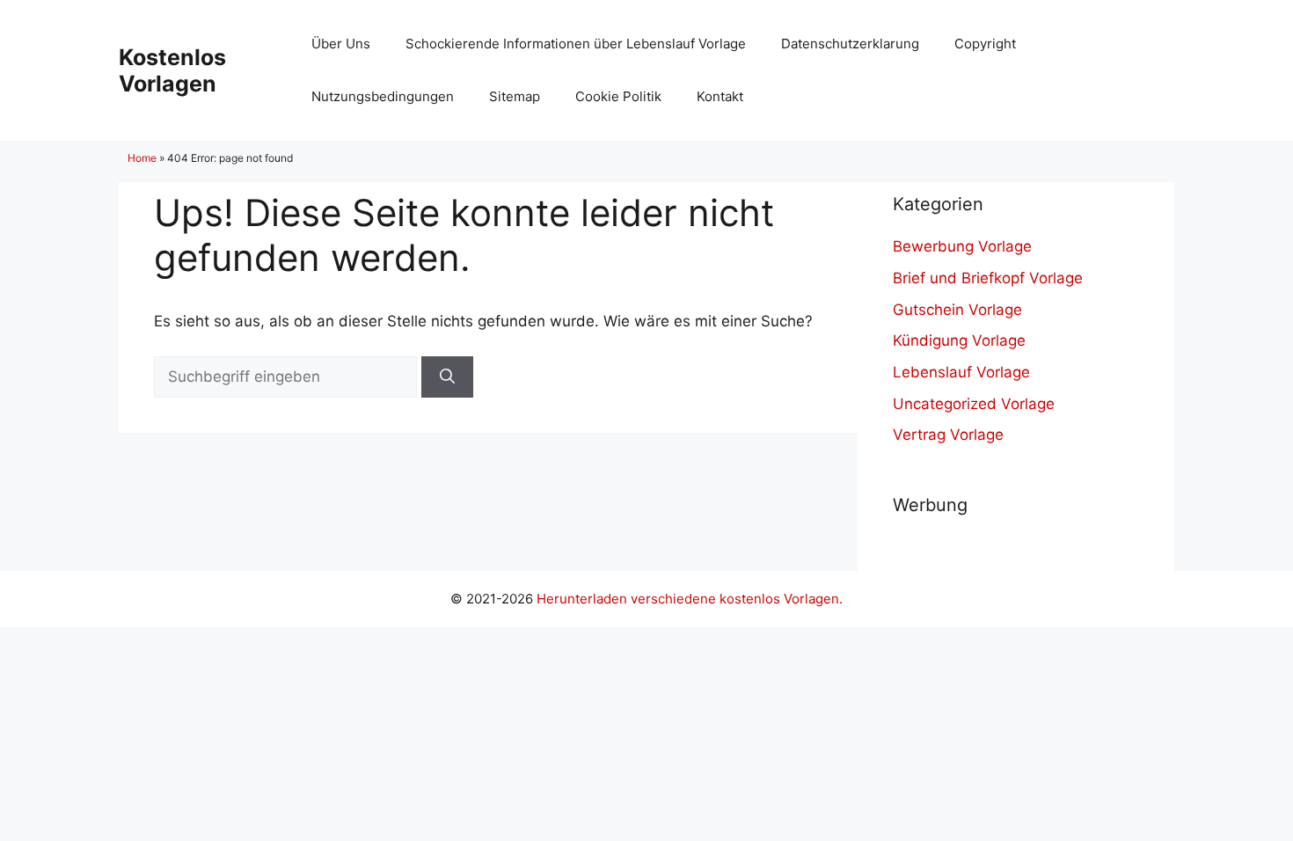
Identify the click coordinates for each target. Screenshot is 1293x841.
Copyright (985, 43)
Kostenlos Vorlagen (172, 70)
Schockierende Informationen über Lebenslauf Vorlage (575, 43)
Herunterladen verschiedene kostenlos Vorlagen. (690, 598)
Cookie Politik (618, 96)
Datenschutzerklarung (850, 43)
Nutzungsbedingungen (382, 96)
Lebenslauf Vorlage (961, 372)
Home (142, 158)
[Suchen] (447, 377)
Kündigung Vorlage (959, 340)
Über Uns (340, 43)
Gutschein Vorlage (957, 309)
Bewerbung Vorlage (962, 246)
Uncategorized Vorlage (974, 404)
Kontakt (720, 96)
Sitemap (514, 96)
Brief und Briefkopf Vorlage (988, 278)
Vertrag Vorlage (948, 434)
